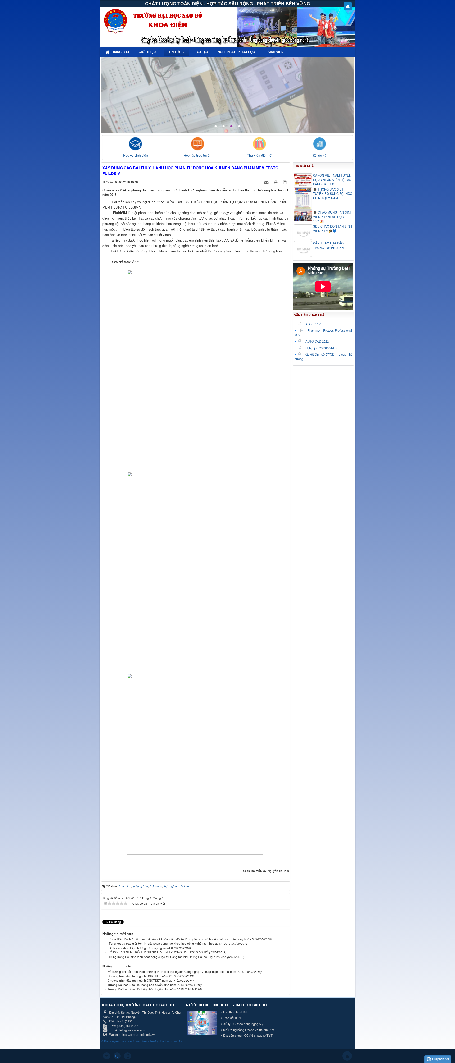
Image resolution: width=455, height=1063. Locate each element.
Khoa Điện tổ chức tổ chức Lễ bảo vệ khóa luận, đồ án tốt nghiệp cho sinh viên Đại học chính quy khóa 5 (181, 939)
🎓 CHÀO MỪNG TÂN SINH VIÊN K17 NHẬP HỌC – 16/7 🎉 (332, 216)
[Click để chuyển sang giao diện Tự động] (106, 1055)
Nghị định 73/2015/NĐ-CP (323, 348)
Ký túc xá (319, 155)
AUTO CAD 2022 (317, 341)
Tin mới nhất (304, 166)
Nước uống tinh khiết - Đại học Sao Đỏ (226, 1005)
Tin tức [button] (175, 52)
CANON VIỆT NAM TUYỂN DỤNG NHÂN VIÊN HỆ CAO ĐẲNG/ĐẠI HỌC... (332, 179)
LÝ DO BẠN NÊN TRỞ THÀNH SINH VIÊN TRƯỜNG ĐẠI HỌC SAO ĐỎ (158, 952)
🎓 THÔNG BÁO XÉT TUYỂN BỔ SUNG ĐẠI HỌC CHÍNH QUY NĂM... (332, 193)
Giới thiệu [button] (148, 52)
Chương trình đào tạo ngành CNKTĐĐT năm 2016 (142, 976)
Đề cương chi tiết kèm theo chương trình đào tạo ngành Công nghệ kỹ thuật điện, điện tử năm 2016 (176, 971)
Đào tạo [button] (201, 52)
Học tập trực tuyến (197, 155)
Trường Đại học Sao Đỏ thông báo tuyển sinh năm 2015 (146, 989)
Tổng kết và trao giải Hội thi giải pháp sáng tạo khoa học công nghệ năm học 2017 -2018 (169, 943)
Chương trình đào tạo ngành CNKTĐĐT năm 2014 (142, 980)
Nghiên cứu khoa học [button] (237, 52)
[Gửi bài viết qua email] (266, 182)
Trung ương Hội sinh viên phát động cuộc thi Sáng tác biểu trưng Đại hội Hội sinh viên (167, 956)
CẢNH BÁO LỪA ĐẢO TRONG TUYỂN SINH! (329, 245)
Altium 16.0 (313, 324)
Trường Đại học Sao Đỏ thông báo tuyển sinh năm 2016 (146, 984)
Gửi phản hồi (440, 1059)
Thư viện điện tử (259, 155)
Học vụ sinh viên (135, 155)
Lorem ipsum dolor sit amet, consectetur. (306, 68)
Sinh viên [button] (276, 52)
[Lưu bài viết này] (285, 182)
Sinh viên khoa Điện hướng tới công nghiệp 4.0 (141, 948)
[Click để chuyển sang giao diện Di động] (127, 1055)
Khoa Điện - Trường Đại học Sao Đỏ (157, 1041)
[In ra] (276, 182)
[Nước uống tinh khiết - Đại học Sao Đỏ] (202, 1023)
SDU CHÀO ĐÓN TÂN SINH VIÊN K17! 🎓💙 (332, 228)
